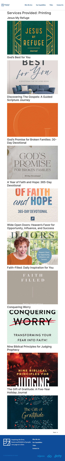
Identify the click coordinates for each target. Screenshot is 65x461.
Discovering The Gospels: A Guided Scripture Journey (29, 98)
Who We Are (28, 5)
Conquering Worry (19, 307)
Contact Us (60, 5)
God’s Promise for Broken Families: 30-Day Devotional (32, 141)
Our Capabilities (41, 5)
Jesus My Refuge (18, 17)
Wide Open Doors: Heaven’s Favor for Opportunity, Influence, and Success (31, 226)
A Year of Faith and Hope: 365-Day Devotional (29, 183)
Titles (51, 5)
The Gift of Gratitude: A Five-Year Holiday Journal (28, 391)
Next (55, 432)
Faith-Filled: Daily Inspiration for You (30, 267)
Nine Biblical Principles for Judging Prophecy (29, 348)
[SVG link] (41, 456)
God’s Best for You (18, 57)
